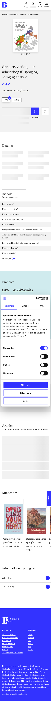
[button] (25, 578)
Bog (6, 100)
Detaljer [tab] (25, 306)
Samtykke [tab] (9, 306)
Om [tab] (42, 306)
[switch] (44, 356)
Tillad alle (25, 385)
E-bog (16, 100)
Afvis (25, 401)
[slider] (25, 39)
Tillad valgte (25, 393)
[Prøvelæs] (35, 111)
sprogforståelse (23, 289)
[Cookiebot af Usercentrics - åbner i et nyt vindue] (36, 298)
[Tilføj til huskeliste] (45, 111)
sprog (6, 289)
